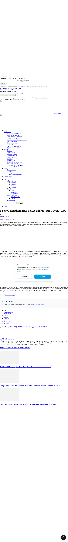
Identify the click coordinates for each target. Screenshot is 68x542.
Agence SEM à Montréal (14, 146)
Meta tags (9, 159)
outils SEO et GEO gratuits (38, 304)
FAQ (12, 173)
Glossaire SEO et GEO (13, 167)
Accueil (6, 130)
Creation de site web (13, 138)
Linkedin (13, 187)
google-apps (7, 318)
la (4, 320)
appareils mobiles (12, 195)
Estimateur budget (12, 155)
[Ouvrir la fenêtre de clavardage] (63, 537)
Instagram (13, 184)
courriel (6, 315)
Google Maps (14, 193)
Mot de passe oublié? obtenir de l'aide (10, 88)
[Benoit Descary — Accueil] (26, 127)
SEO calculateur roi (12, 163)
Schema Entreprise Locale (14, 162)
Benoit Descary (4, 216)
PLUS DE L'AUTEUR (23, 348)
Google (9, 189)
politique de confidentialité (41, 86)
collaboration (7, 313)
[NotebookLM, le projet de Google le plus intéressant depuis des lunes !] (9, 363)
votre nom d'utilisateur (22, 80)
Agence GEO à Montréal (14, 133)
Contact (6, 168)
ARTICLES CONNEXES (8, 348)
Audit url (9, 151)
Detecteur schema (12, 154)
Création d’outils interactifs (14, 136)
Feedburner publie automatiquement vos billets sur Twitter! (24, 328)
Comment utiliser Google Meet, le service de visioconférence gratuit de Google (28, 404)
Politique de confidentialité (14, 174)
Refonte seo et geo (12, 141)
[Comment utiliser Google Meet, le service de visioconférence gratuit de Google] (9, 401)
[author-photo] (4, 336)
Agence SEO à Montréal (14, 147)
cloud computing (8, 312)
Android (13, 198)
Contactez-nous (11, 170)
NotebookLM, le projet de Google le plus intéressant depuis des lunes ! (25, 367)
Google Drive (14, 192)
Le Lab (6, 149)
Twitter (13, 186)
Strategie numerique (12, 143)
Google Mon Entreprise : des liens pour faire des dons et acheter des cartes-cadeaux (30, 386)
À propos (9, 171)
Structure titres (11, 160)
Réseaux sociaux (11, 181)
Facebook (13, 182)
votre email (19, 93)
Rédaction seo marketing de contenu (17, 140)
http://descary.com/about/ (7, 339)
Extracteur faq (11, 157)
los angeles (7, 321)
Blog (5, 179)
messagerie (7, 323)
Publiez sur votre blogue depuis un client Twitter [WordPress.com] (28, 326)
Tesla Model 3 (11, 200)
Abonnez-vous (8, 176)
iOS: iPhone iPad (15, 197)
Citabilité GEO (11, 152)
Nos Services (7, 132)
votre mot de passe (21, 82)
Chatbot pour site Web (13, 135)
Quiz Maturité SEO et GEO (15, 165)
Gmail (12, 190)
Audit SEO (10, 144)
